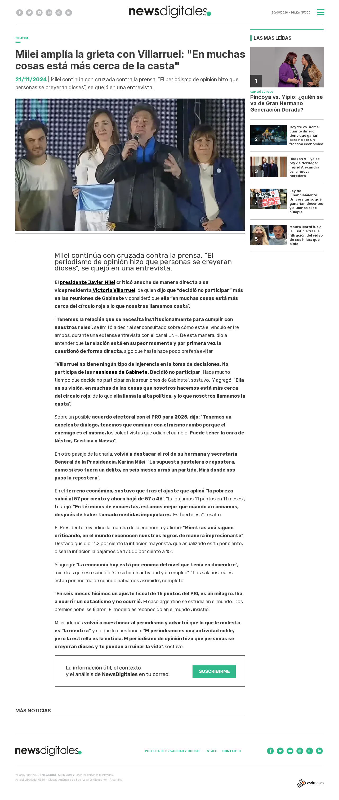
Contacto (231, 751)
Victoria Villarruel (113, 290)
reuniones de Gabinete (120, 372)
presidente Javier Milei (87, 282)
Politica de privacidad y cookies (173, 751)
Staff (212, 751)
